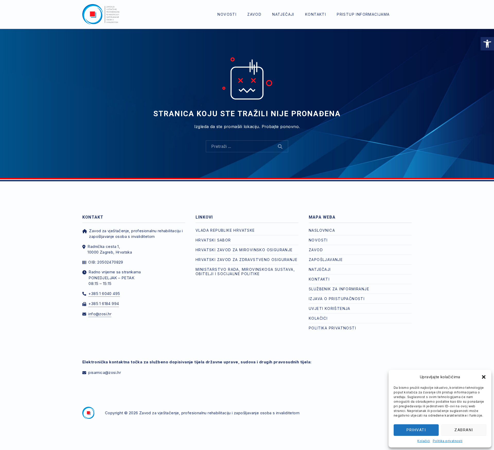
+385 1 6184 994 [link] (103, 303)
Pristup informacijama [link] (363, 14)
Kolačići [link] (423, 441)
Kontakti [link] (315, 14)
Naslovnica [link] (322, 230)
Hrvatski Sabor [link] (213, 240)
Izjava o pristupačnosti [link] (337, 298)
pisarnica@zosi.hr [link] (104, 372)
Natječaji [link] (283, 14)
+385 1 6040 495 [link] (104, 293)
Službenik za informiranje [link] (339, 289)
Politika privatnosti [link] (448, 441)
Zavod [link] (254, 14)
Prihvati (416, 430)
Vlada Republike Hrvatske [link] (225, 230)
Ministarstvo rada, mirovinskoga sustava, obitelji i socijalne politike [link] (245, 271)
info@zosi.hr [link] (99, 313)
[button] (483, 377)
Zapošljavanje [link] (326, 259)
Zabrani (463, 430)
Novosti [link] (226, 14)
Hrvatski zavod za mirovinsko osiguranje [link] (244, 250)
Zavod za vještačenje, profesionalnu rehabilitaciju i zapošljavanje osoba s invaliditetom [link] (219, 412)
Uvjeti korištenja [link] (329, 308)
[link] (487, 43)
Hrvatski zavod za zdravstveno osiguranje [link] (246, 259)
